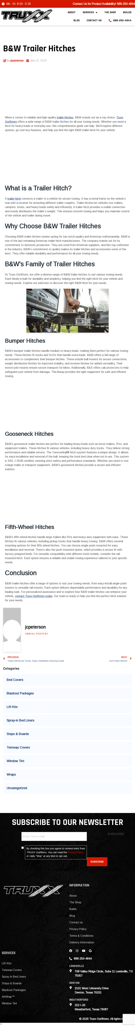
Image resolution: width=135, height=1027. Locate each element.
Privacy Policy (75, 852)
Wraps (11, 774)
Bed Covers (15, 680)
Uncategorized (17, 788)
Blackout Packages (20, 693)
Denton (74, 983)
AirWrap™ (8, 996)
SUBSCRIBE (97, 862)
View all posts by (36, 634)
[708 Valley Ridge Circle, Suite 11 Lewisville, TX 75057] (70, 970)
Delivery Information (81, 942)
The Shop (110, 12)
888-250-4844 (122, 20)
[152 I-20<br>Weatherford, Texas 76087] (70, 1004)
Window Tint (15, 761)
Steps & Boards (18, 734)
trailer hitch (14, 198)
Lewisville (76, 966)
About (72, 12)
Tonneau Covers (18, 747)
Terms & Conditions (81, 935)
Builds (127, 12)
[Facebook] (72, 952)
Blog (76, 20)
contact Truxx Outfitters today (33, 596)
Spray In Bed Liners (14, 976)
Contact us (94, 20)
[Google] (91, 952)
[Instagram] (78, 952)
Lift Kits (12, 707)
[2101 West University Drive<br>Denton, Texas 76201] (70, 987)
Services (88, 12)
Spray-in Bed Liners (20, 720)
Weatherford (78, 1000)
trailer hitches (65, 117)
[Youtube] (85, 952)
